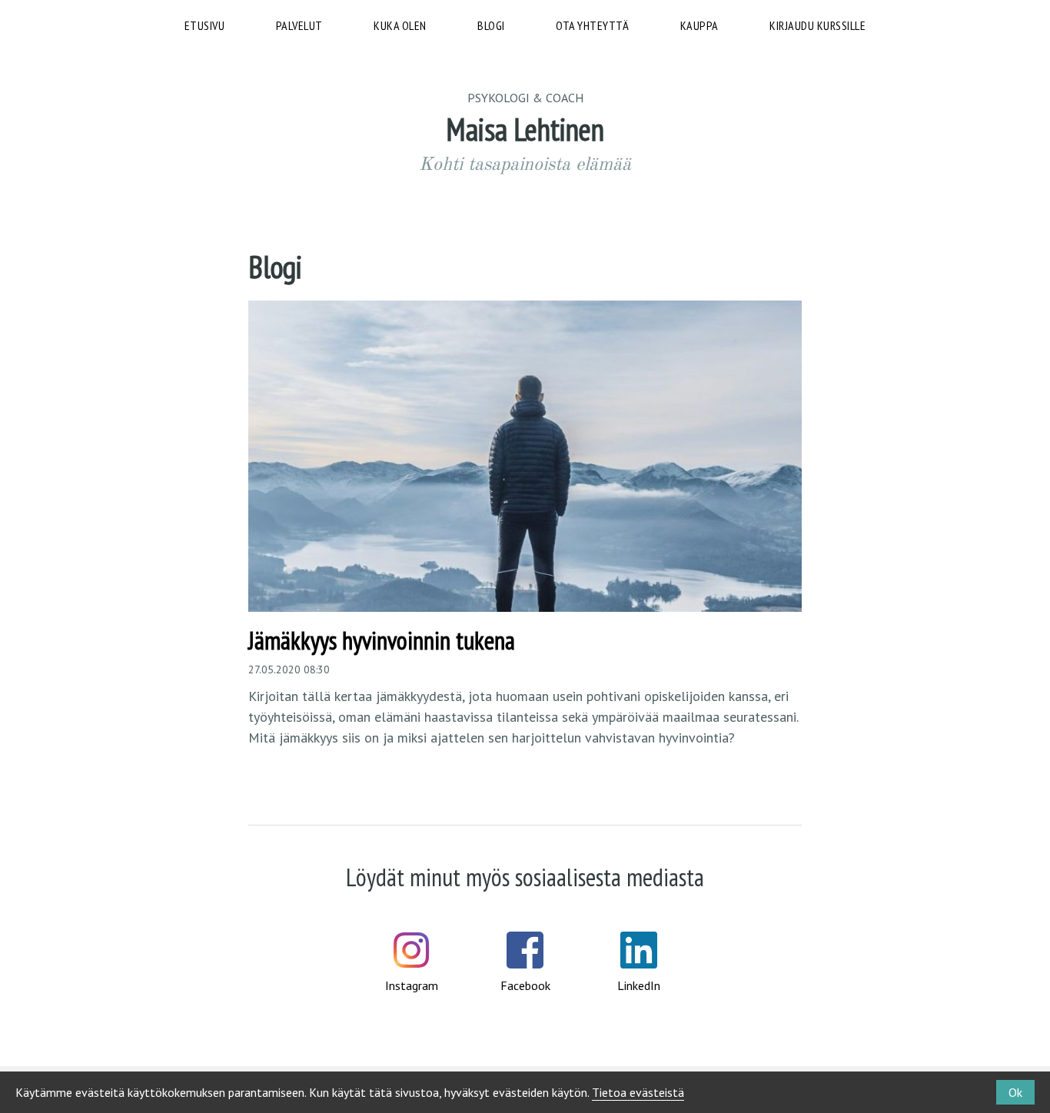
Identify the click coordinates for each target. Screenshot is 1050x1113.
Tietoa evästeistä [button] (638, 1092)
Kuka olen (400, 25)
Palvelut (299, 25)
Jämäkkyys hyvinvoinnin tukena (381, 640)
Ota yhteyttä (592, 25)
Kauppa (699, 25)
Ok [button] (1015, 1092)
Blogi (491, 25)
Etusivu (204, 25)
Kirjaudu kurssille (817, 25)
